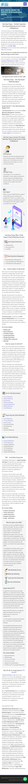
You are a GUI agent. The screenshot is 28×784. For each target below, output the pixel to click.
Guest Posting (7, 422)
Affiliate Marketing (8, 406)
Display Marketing (8, 398)
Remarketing (7, 400)
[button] (25, 779)
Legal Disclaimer (4, 777)
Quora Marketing (8, 418)
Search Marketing (8, 397)
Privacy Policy (12, 777)
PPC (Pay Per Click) (9, 661)
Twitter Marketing (8, 442)
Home (2, 17)
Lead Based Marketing (9, 404)
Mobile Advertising (8, 402)
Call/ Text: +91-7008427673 (6, 0)
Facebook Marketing (9, 440)
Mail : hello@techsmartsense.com (21, 0)
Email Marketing (8, 408)
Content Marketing (8, 420)
